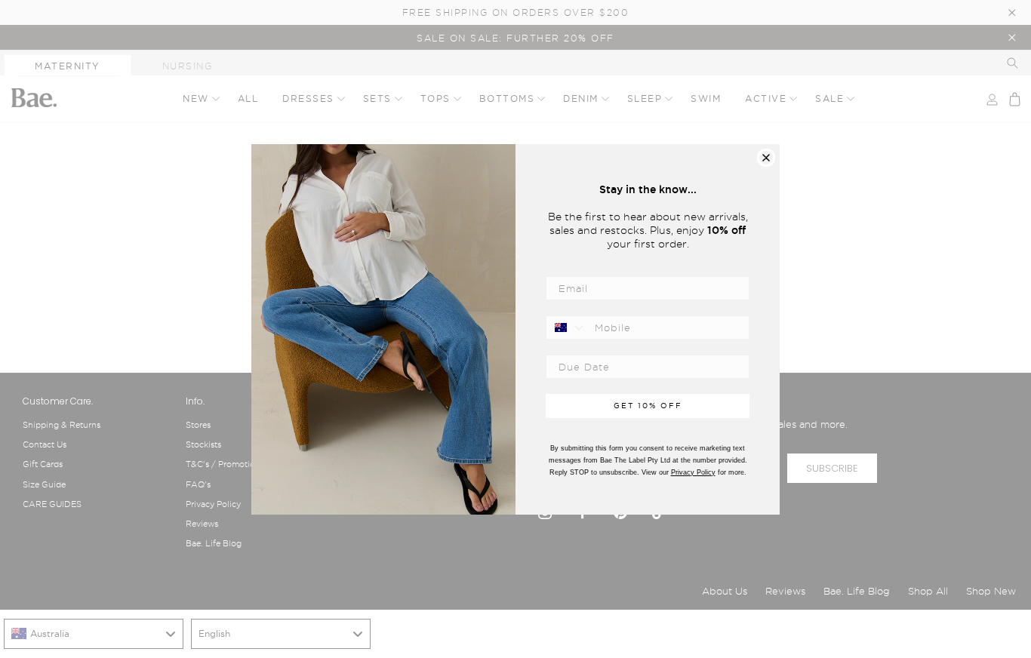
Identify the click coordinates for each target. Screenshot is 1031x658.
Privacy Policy (693, 472)
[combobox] (566, 327)
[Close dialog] (766, 157)
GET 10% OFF (648, 405)
